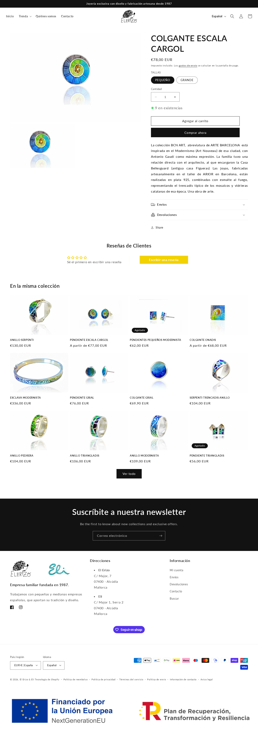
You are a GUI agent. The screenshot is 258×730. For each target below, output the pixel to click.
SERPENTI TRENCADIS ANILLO (210, 397)
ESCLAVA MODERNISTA (25, 397)
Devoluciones (179, 584)
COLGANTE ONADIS (203, 339)
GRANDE (187, 80)
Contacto (176, 591)
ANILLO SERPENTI (22, 339)
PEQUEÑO (162, 80)
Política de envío (156, 679)
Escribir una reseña (163, 260)
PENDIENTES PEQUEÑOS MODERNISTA (155, 339)
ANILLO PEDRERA (21, 455)
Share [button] (159, 227)
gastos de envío (188, 65)
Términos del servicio (131, 679)
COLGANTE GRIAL (141, 397)
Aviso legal (207, 679)
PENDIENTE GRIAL (82, 397)
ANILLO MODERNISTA (144, 455)
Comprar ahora (195, 132)
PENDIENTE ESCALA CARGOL (89, 339)
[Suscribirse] (160, 535)
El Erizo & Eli (27, 679)
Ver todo (129, 473)
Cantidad (156, 89)
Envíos (174, 577)
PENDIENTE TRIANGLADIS (207, 455)
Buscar (174, 598)
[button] (24, 16)
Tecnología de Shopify (47, 679)
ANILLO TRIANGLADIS (84, 455)
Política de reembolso (75, 679)
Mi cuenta (176, 570)
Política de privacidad (103, 679)
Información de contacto (183, 679)
